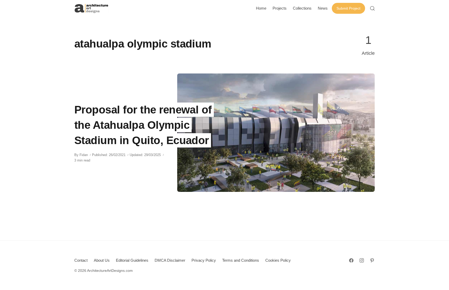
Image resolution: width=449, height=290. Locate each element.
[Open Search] (372, 8)
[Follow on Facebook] (351, 260)
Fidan (84, 155)
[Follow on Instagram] (361, 260)
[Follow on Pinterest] (372, 260)
